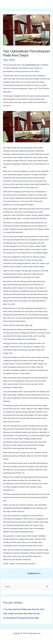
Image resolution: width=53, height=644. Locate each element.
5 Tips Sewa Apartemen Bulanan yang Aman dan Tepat (23, 609)
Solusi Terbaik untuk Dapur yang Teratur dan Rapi (21, 613)
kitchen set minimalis (22, 508)
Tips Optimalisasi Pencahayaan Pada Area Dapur (21, 618)
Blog (6, 60)
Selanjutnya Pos (34, 573)
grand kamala (31, 65)
